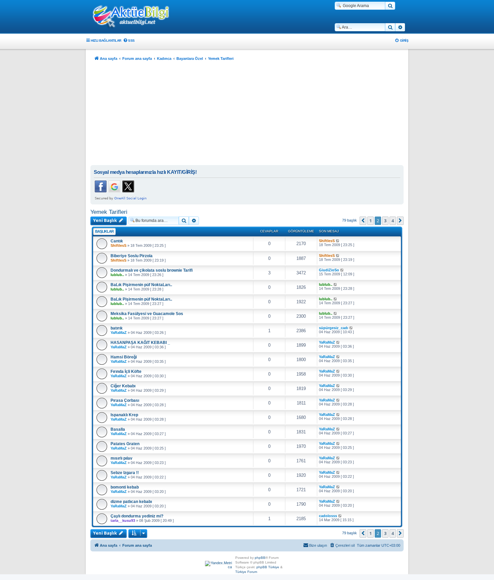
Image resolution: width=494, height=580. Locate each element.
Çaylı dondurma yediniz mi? (137, 516)
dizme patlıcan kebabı (131, 501)
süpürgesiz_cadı (333, 328)
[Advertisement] (247, 115)
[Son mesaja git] (338, 241)
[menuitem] (129, 40)
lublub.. (117, 275)
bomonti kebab (125, 487)
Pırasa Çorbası (125, 400)
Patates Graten (125, 443)
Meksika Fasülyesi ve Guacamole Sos (147, 313)
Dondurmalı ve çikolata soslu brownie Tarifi (152, 270)
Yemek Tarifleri (108, 212)
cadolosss (328, 516)
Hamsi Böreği (124, 357)
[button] (363, 221)
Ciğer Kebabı (123, 386)
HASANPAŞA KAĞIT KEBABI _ (140, 342)
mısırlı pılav (121, 458)
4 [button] (393, 221)
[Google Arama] (390, 6)
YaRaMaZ (119, 333)
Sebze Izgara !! (125, 472)
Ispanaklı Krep (124, 415)
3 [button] (385, 221)
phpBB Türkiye (267, 567)
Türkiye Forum (246, 572)
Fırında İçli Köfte (126, 371)
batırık (117, 328)
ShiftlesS (118, 245)
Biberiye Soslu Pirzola (132, 256)
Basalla (118, 429)
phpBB (260, 557)
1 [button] (370, 221)
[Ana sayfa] (134, 17)
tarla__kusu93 (123, 520)
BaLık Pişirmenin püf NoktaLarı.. (141, 284)
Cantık (117, 241)
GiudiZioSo (329, 270)
